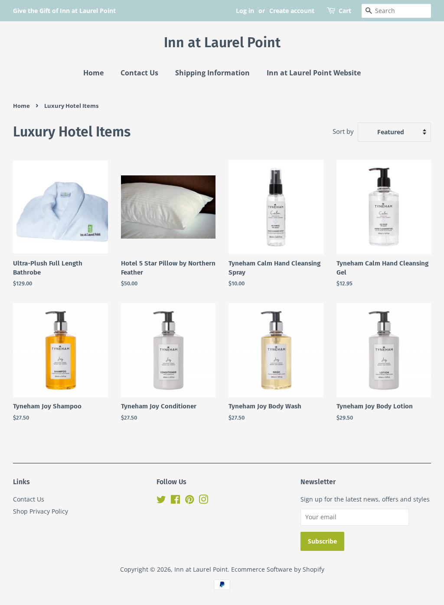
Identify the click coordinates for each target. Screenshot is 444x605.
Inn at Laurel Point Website (314, 73)
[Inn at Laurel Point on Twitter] (161, 501)
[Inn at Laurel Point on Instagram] (203, 501)
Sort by (343, 131)
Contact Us (139, 73)
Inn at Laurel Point (222, 42)
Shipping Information (212, 73)
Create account (291, 10)
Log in (245, 10)
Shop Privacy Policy (40, 511)
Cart (345, 10)
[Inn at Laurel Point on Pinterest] (189, 501)
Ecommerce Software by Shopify (277, 569)
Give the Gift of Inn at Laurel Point (64, 10)
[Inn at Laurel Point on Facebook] (175, 501)
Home (93, 73)
